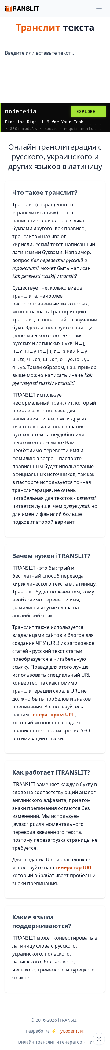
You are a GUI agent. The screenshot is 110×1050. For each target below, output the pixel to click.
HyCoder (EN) (70, 1031)
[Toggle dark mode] (99, 1039)
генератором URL (52, 714)
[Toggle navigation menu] (99, 8)
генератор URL (74, 867)
